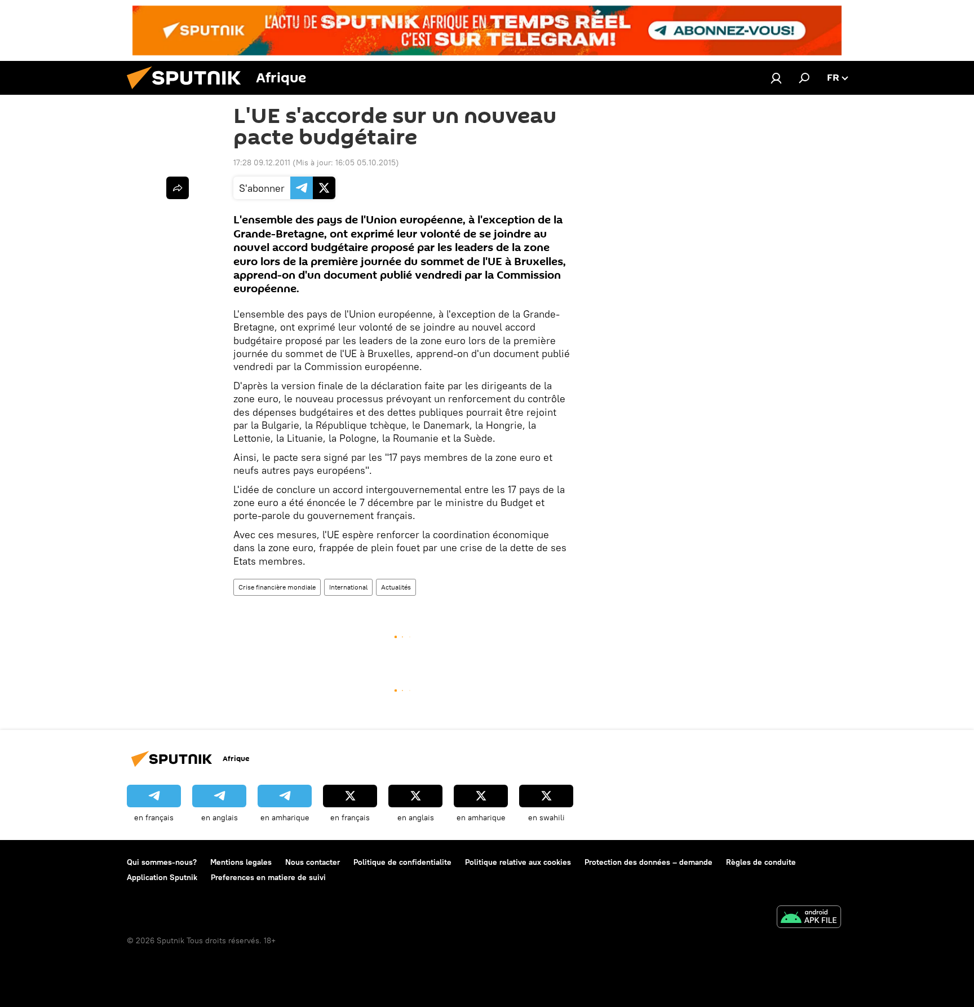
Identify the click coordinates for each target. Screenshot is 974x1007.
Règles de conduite (761, 862)
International (348, 587)
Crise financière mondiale (277, 587)
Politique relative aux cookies (518, 862)
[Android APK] (809, 918)
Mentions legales (241, 862)
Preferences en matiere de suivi (268, 877)
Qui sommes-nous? (162, 862)
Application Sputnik (162, 877)
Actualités (396, 587)
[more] (177, 188)
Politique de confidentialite (402, 862)
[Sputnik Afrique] (188, 92)
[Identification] (776, 78)
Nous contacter (312, 862)
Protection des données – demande (648, 862)
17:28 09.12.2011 (261, 162)
